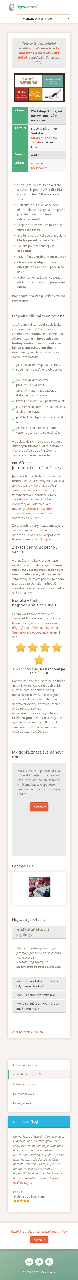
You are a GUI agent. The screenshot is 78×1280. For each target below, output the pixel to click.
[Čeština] (29, 1262)
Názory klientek (23, 1103)
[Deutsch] (49, 1262)
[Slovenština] (39, 1262)
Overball (32, 508)
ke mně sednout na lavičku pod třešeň (39, 52)
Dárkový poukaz (23, 1093)
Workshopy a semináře (28, 1074)
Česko (37, 627)
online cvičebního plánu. (37, 539)
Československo (23, 632)
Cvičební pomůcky (24, 1084)
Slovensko (51, 627)
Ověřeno (20, 669)
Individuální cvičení (25, 1065)
